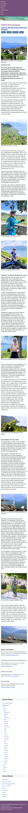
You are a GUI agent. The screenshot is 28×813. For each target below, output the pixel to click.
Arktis (4, 707)
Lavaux (21, 32)
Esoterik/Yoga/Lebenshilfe (8, 783)
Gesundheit (5, 790)
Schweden (6, 750)
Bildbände (4, 794)
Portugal (6, 743)
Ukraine (5, 759)
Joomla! (2, 807)
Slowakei (6, 756)
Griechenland (7, 726)
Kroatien (5, 734)
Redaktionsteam (4, 10)
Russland (6, 747)
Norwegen (6, 737)
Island (5, 728)
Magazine (4, 796)
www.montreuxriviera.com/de (12, 655)
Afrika (4, 765)
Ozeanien (5, 767)
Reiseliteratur (5, 779)
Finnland (6, 723)
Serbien (5, 752)
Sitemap (3, 8)
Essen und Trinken (6, 781)
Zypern (5, 763)
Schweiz (6, 748)
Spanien (5, 754)
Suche (2, 14)
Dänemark (6, 721)
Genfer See (15, 32)
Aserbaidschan (7, 712)
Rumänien (6, 745)
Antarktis (5, 708)
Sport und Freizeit (6, 786)
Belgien (5, 715)
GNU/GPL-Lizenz (18, 807)
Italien (5, 730)
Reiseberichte (5, 705)
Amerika (5, 771)
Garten (4, 792)
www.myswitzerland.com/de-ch (8, 687)
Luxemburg (6, 736)
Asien (4, 769)
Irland (5, 732)
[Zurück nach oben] (25, 810)
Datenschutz (4, 3)
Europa (4, 710)
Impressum (3, 5)
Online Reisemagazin (7, 703)
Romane (4, 788)
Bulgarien (6, 714)
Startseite (3, 1)
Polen (5, 741)
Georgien (6, 725)
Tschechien (6, 758)
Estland (5, 719)
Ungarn (5, 761)
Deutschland (6, 717)
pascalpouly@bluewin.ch (7, 666)
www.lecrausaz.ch (15, 676)
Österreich (6, 739)
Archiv (2, 12)
